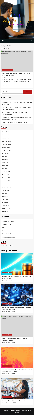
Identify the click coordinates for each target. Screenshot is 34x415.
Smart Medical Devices (8, 234)
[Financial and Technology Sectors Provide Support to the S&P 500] (17, 264)
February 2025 (6, 171)
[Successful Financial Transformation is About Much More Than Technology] (17, 295)
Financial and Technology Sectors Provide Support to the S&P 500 (17, 103)
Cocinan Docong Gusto (7, 245)
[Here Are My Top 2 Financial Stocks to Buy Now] (17, 388)
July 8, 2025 (10, 77)
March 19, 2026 (11, 342)
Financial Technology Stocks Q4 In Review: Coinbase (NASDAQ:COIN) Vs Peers (16, 118)
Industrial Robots (7, 224)
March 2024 (5, 205)
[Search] (31, 41)
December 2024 (6, 178)
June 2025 (5, 159)
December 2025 (6, 141)
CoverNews (24, 410)
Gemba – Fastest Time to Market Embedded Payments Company (14, 113)
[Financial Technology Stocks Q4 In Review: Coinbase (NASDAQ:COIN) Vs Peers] (17, 357)
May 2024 (5, 199)
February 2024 (6, 208)
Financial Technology (8, 221)
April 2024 (5, 202)
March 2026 (5, 132)
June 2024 (5, 196)
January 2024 (6, 211)
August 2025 (5, 153)
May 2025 (5, 162)
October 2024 (6, 184)
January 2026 (6, 138)
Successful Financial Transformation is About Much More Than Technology (16, 108)
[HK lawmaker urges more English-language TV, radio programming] (17, 61)
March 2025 (5, 168)
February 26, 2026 (11, 402)
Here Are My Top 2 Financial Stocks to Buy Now (15, 122)
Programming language (8, 69)
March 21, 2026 (11, 280)
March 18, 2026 (11, 373)
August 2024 (5, 190)
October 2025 (6, 147)
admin (4, 77)
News (3, 227)
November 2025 (6, 144)
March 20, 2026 (11, 311)
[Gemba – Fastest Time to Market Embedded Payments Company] (17, 326)
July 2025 (4, 156)
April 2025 (5, 165)
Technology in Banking (8, 237)
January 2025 (6, 174)
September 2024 (6, 187)
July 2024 (4, 193)
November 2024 (6, 181)
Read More (4, 85)
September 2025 (6, 150)
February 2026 (6, 135)
